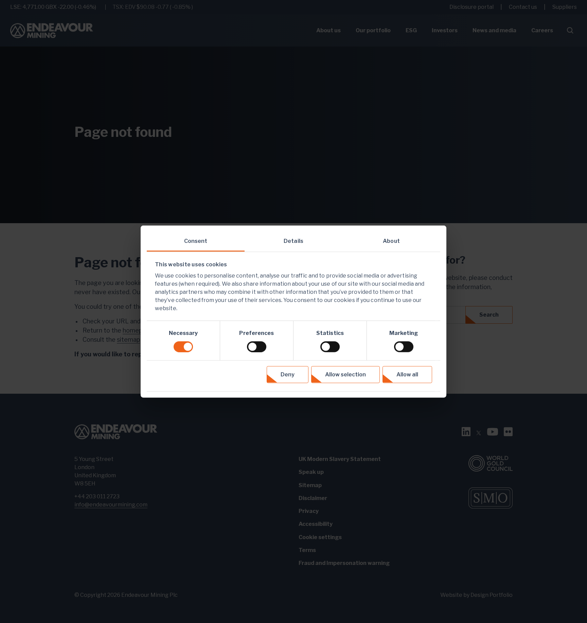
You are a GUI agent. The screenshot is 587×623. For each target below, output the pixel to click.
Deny (288, 374)
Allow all (407, 374)
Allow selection (345, 374)
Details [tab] (293, 241)
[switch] (256, 346)
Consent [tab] (196, 241)
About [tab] (391, 241)
